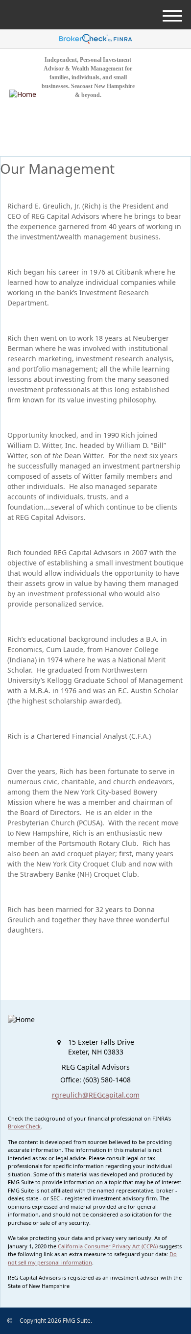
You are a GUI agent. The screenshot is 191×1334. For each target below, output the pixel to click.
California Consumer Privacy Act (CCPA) (108, 1246)
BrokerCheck (24, 1126)
